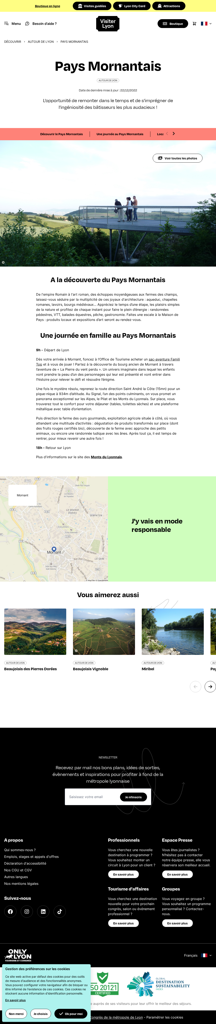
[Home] (108, 23)
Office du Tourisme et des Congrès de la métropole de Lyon (95, 1017)
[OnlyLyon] (17, 955)
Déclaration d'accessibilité (25, 863)
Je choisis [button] (41, 1014)
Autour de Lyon (41, 41)
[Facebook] (10, 911)
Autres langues (16, 877)
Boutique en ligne (47, 6)
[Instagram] (27, 911)
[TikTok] (60, 911)
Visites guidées (95, 6)
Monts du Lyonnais (106, 457)
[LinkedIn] (43, 911)
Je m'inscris (133, 797)
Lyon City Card (134, 6)
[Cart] (194, 23)
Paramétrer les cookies (164, 1017)
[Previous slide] (167, 133)
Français (190, 955)
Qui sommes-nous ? (20, 850)
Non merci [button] (16, 1014)
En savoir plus (123, 874)
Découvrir (12, 41)
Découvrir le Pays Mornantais (61, 134)
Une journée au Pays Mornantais (120, 134)
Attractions (171, 6)
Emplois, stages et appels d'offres (31, 856)
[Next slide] (173, 133)
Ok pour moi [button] (74, 1014)
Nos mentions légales (21, 883)
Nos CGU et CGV (18, 870)
